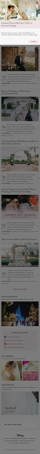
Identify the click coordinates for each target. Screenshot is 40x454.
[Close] (37, 3)
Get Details (33, 42)
